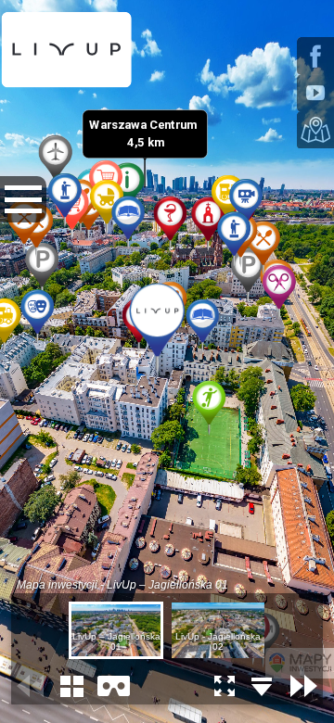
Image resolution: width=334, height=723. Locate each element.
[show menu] (23, 199)
